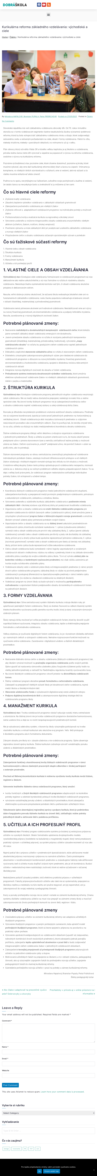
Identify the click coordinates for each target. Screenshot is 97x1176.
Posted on (67, 116)
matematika (16, 1148)
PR (25, 1148)
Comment (7, 1021)
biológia (6, 1148)
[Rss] (49, 5)
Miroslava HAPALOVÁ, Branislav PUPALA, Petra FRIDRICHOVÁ (31, 116)
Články (90, 116)
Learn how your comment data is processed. (62, 1091)
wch (38, 1148)
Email (5, 1059)
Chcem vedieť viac (51, 1171)
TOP (31, 1148)
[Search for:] (48, 1131)
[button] (48, 14)
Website (5, 1070)
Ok (39, 1171)
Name (5, 1047)
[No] (94, 1170)
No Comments (8, 121)
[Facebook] (39, 5)
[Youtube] (44, 5)
